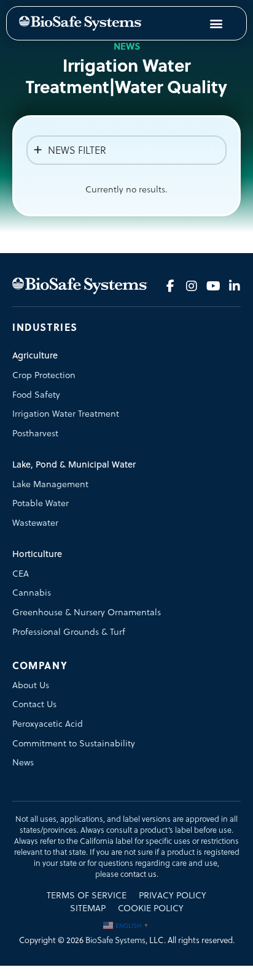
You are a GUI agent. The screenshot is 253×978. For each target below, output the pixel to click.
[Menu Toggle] (216, 23)
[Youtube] (213, 286)
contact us (138, 874)
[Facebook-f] (170, 286)
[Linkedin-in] (234, 286)
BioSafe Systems (115, 940)
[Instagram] (191, 286)
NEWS (127, 46)
